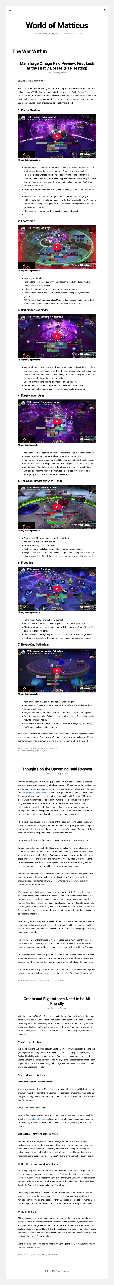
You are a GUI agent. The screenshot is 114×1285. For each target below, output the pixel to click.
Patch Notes (47, 981)
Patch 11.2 (39, 751)
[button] (10, 10)
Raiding (42, 748)
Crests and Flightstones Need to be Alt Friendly (57, 1001)
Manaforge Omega (28, 751)
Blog (30, 1255)
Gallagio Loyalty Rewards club (35, 792)
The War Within (51, 748)
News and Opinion (35, 981)
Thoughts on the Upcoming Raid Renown (57, 769)
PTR (45, 751)
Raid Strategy (34, 748)
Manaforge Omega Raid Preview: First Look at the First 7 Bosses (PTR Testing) (57, 65)
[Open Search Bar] (104, 10)
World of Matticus (57, 25)
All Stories (24, 748)
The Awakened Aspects (36, 1119)
